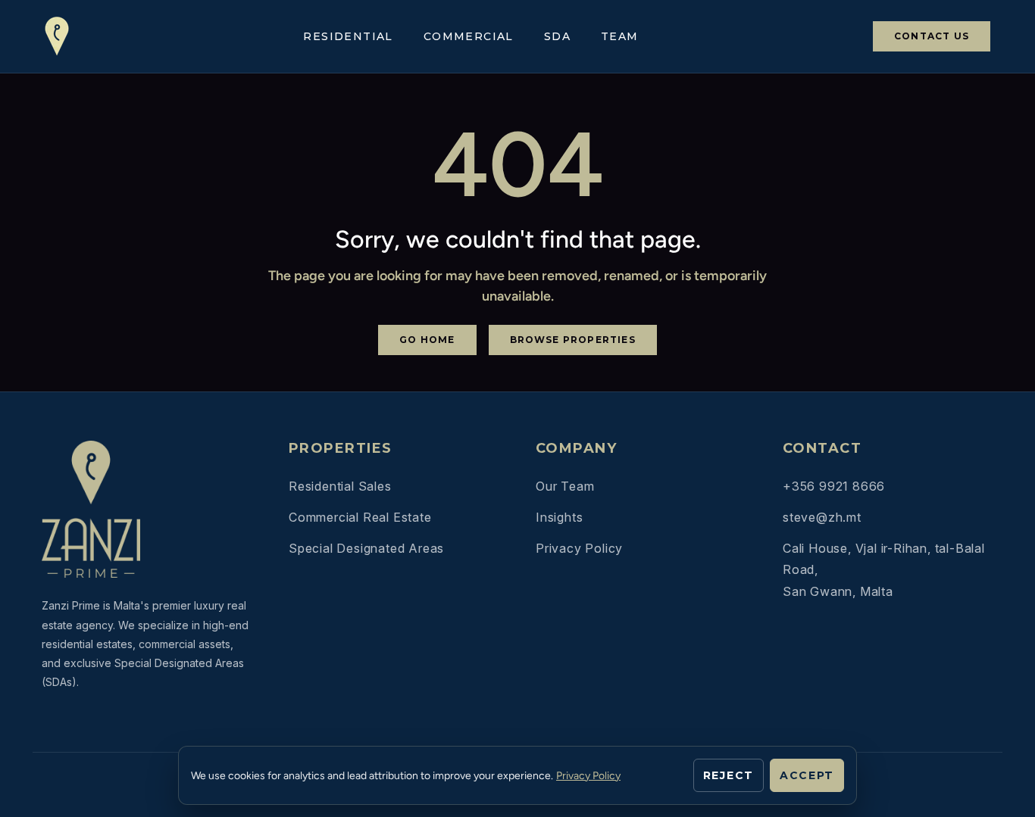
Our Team (565, 486)
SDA (557, 36)
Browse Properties (573, 339)
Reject (728, 775)
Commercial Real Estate (360, 517)
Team (620, 36)
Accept (807, 775)
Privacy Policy (579, 548)
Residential (347, 36)
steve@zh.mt (822, 517)
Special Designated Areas (366, 548)
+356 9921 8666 (834, 486)
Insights (559, 517)
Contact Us (931, 36)
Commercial (469, 36)
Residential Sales (340, 486)
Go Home (427, 339)
